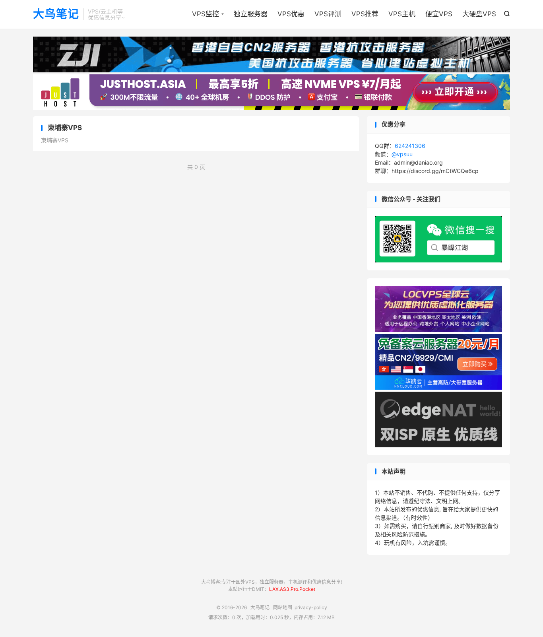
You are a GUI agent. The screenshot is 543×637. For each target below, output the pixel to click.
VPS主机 (401, 14)
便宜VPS (438, 14)
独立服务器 (251, 14)
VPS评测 (327, 14)
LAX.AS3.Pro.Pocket (292, 589)
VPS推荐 (364, 14)
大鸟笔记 (56, 14)
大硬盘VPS (479, 14)
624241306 (410, 145)
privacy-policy (311, 607)
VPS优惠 (290, 14)
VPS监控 (205, 14)
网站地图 (282, 607)
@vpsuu (402, 154)
